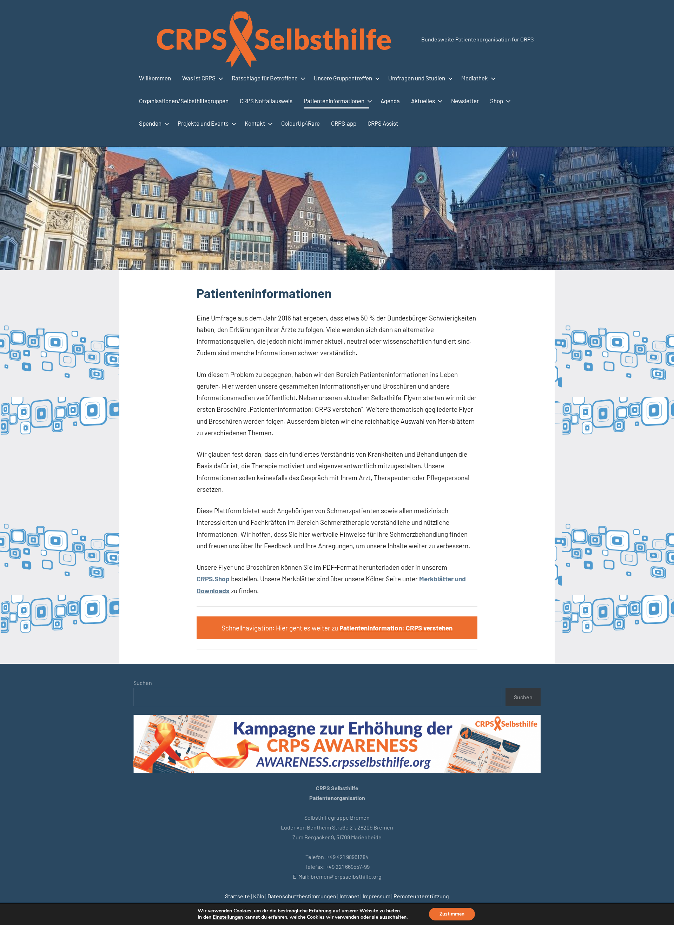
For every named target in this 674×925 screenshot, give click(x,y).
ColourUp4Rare (300, 123)
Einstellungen (228, 917)
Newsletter (465, 100)
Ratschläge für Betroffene (265, 77)
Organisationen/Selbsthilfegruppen (184, 100)
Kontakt (255, 123)
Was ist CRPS (199, 77)
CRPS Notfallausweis (266, 100)
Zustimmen (452, 914)
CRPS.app (343, 123)
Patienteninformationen (334, 100)
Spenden (150, 123)
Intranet (349, 896)
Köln (258, 896)
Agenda (390, 100)
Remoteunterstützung (421, 896)
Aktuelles (423, 100)
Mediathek (474, 77)
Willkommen (155, 77)
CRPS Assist (383, 123)
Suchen (142, 682)
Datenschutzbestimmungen (301, 896)
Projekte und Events (203, 123)
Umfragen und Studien (416, 77)
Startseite (237, 896)
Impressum (376, 896)
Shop (496, 100)
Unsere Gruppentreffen (343, 77)
